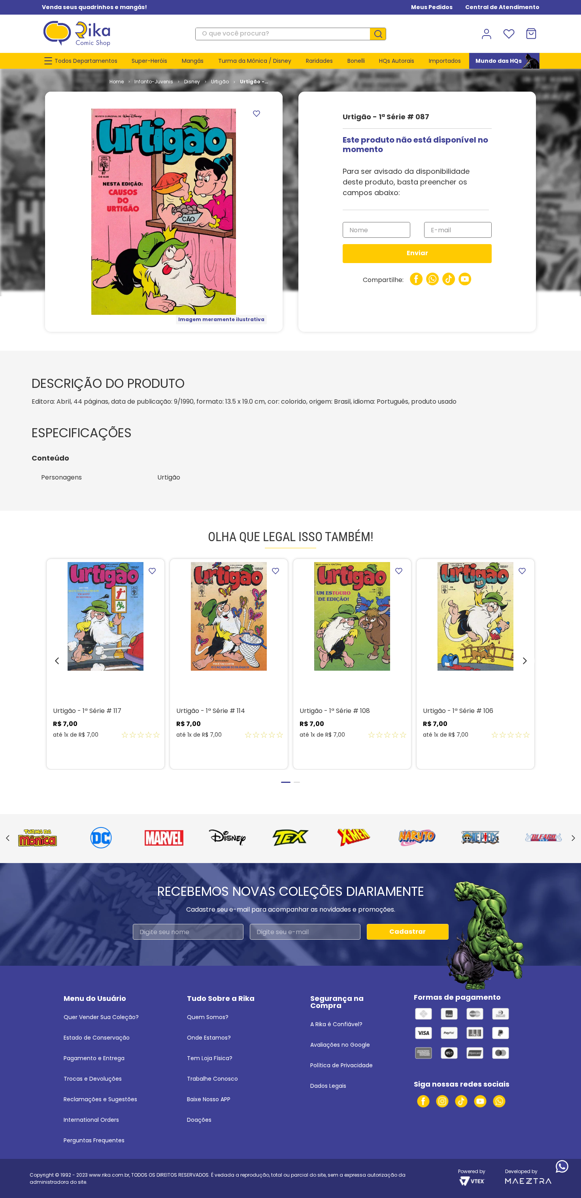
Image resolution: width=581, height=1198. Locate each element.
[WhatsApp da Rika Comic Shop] (499, 1101)
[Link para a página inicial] (116, 81)
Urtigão (220, 81)
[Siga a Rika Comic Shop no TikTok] (461, 1101)
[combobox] (291, 34)
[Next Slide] (573, 838)
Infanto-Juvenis (153, 81)
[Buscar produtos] (381, 34)
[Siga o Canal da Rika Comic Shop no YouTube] (480, 1101)
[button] (51, 663)
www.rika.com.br (109, 1175)
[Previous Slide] (7, 838)
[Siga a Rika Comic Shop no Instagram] (442, 1101)
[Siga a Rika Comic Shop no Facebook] (423, 1101)
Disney (192, 81)
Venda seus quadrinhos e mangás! (94, 7)
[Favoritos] (508, 34)
